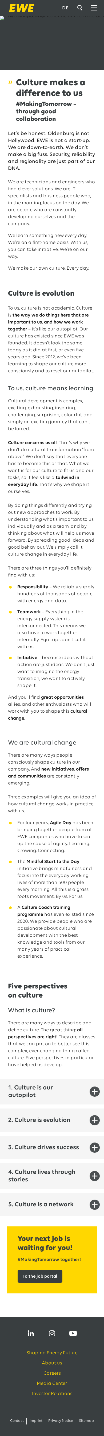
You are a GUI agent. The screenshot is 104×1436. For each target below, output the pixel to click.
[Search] (81, 8)
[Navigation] (94, 8)
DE (65, 8)
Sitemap (86, 1421)
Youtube (73, 1333)
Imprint (36, 1421)
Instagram (52, 1333)
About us (52, 1363)
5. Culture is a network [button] (41, 1204)
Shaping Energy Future (52, 1353)
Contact (17, 1421)
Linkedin (31, 1333)
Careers (52, 1373)
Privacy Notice (60, 1421)
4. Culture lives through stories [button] (41, 1176)
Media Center (52, 1383)
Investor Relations (52, 1394)
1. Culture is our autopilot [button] (30, 1092)
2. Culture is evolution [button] (39, 1120)
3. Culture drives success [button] (43, 1147)
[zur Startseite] (20, 8)
